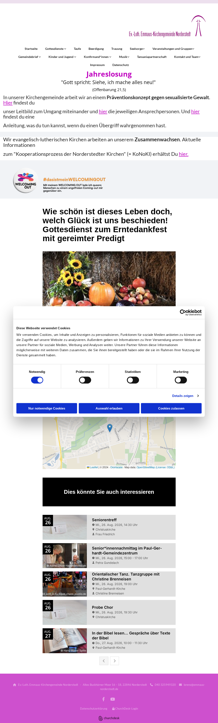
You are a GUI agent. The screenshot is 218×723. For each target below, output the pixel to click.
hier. (183, 154)
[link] (55, 49)
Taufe (77, 48)
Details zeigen (182, 395)
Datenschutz (120, 65)
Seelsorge (136, 48)
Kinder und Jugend (61, 57)
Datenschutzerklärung (93, 708)
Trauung (116, 48)
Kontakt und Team (186, 57)
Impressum (97, 65)
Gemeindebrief (28, 57)
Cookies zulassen (171, 408)
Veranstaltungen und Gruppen (172, 48)
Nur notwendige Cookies (46, 408)
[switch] (85, 380)
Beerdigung (96, 48)
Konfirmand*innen (96, 57)
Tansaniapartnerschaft (151, 57)
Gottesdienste (54, 48)
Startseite (31, 48)
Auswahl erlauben (109, 408)
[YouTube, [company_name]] (112, 699)
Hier (8, 103)
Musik (123, 57)
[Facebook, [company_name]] (103, 699)
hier (103, 111)
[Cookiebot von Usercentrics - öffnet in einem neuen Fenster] (183, 312)
